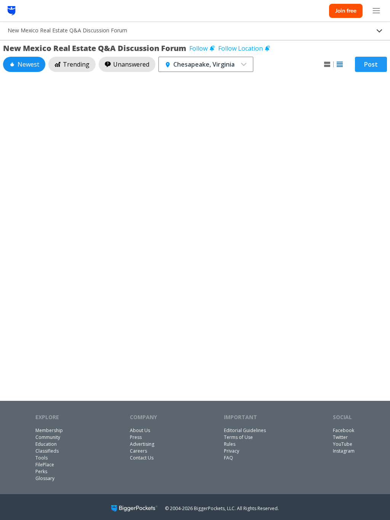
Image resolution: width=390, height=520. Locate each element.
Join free (345, 10)
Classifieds (47, 451)
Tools (41, 458)
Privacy (231, 451)
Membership (49, 430)
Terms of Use (238, 437)
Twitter (340, 437)
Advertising (142, 444)
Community (47, 437)
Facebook (343, 430)
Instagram (344, 451)
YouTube (342, 444)
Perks (41, 471)
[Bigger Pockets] (12, 10)
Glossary (44, 478)
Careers (138, 451)
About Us (140, 430)
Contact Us (141, 458)
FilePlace (44, 464)
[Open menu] (376, 10)
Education (46, 444)
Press (136, 437)
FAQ (228, 458)
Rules (229, 444)
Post (371, 64)
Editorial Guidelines (245, 430)
